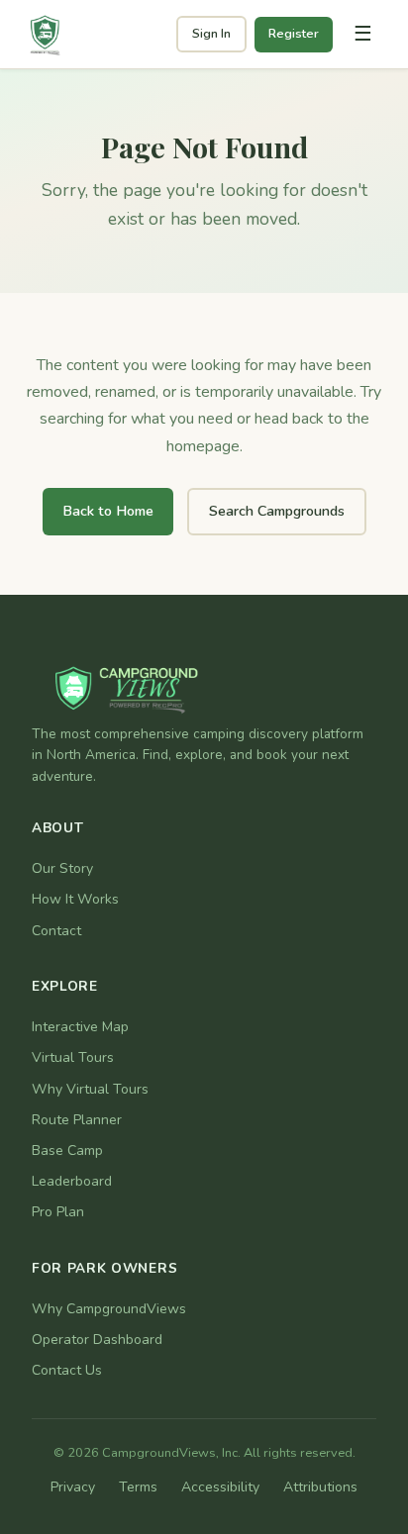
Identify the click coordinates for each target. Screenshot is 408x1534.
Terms (138, 1487)
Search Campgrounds (277, 511)
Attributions (320, 1487)
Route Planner (77, 1119)
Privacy (73, 1487)
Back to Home (107, 511)
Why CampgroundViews (109, 1308)
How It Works (75, 899)
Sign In (211, 34)
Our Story (62, 868)
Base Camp (67, 1150)
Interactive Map (80, 1026)
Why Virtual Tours (90, 1089)
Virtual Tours (73, 1057)
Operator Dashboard (97, 1339)
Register (293, 34)
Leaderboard (72, 1181)
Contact (56, 930)
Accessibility (220, 1487)
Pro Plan (58, 1211)
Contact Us (67, 1370)
